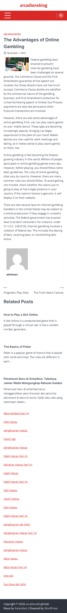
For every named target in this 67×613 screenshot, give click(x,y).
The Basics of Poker (17, 346)
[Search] (61, 15)
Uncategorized (12, 34)
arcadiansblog (33, 5)
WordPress (50, 608)
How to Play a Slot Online (21, 314)
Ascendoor (21, 608)
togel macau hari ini (16, 481)
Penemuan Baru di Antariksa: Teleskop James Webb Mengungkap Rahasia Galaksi (33, 381)
